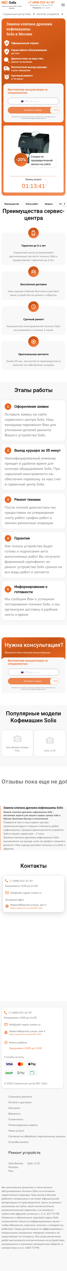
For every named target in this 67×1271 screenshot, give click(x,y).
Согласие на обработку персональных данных (36, 1136)
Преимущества (11, 204)
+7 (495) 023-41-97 (41, 2)
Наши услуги (16, 1130)
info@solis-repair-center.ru (25, 892)
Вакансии (14, 1113)
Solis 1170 (33, 1163)
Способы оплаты (18, 1142)
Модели (49, 204)
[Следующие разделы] (64, 203)
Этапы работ (32, 204)
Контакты (14, 1108)
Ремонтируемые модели (23, 1125)
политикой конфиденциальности (33, 118)
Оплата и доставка (19, 1102)
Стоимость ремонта (20, 1096)
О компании (15, 1119)
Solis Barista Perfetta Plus (15, 1167)
